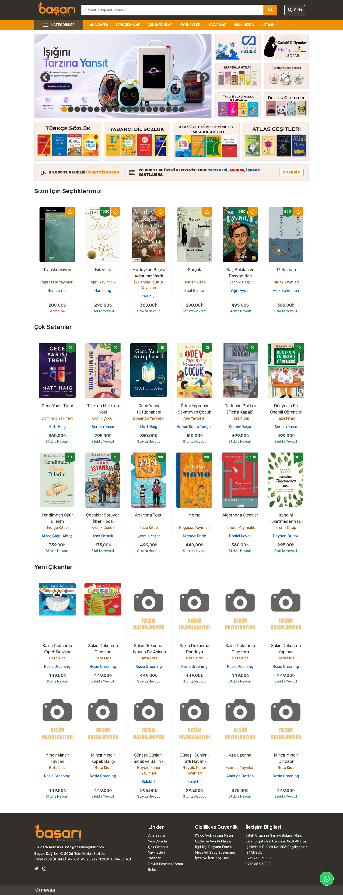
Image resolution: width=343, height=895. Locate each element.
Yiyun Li (149, 296)
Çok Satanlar (160, 25)
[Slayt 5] (90, 109)
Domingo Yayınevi (57, 418)
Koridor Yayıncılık (240, 527)
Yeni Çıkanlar (127, 25)
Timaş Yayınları (286, 282)
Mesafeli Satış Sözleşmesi (215, 852)
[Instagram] (44, 868)
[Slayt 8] (110, 109)
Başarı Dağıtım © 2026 (53, 854)
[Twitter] (36, 868)
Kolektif (148, 781)
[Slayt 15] (155, 109)
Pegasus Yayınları (194, 527)
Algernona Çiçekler (240, 515)
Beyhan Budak (286, 536)
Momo (194, 515)
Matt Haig (57, 427)
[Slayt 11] (129, 109)
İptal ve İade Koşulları (212, 858)
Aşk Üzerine (240, 755)
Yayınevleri (190, 25)
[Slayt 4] (84, 109)
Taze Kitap (240, 418)
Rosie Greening (57, 666)
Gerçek (194, 269)
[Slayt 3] (77, 109)
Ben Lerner (57, 290)
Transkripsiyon (57, 269)
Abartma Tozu (148, 515)
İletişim (154, 869)
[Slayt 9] (116, 109)
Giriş (298, 10)
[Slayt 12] (136, 109)
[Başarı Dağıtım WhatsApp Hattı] (327, 879)
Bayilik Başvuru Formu (165, 864)
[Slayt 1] (64, 109)
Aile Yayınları (194, 418)
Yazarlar (217, 25)
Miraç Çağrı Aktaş (57, 536)
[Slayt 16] (162, 109)
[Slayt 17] (169, 109)
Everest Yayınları (240, 767)
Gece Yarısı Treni (57, 405)
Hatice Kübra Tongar (194, 427)
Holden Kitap (194, 282)
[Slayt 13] (142, 109)
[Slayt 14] (149, 109)
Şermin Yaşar (103, 427)
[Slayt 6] (97, 109)
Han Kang (102, 290)
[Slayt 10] (123, 109)
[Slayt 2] (71, 109)
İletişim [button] (268, 25)
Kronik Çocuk (103, 418)
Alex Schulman (286, 290)
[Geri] (40, 77)
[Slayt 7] (103, 109)
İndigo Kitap (57, 527)
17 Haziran (286, 269)
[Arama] (270, 10)
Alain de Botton (240, 776)
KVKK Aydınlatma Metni (214, 835)
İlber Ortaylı (103, 536)
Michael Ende (194, 536)
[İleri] (204, 77)
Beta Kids (57, 658)
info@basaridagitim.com (84, 847)
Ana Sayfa (99, 25)
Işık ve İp (103, 269)
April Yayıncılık (103, 282)
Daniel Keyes (240, 536)
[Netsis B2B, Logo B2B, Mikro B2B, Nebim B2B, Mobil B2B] (171, 890)
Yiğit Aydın (240, 290)
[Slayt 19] (182, 109)
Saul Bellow (194, 290)
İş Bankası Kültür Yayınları (148, 285)
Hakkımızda (244, 25)
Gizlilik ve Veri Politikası (213, 841)
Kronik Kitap (240, 282)
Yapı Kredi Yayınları (57, 282)
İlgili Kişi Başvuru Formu (213, 847)
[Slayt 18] (175, 109)
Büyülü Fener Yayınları (149, 770)
